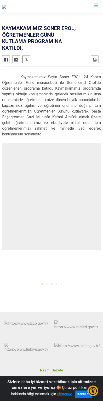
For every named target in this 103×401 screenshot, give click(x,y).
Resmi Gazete (51, 370)
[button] (42, 284)
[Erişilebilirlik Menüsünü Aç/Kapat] (92, 391)
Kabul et (83, 394)
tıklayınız (64, 394)
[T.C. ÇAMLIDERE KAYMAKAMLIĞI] (30, 6)
